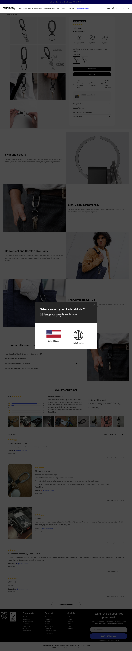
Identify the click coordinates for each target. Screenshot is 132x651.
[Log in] (122, 8)
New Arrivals (23, 8)
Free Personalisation (82, 8)
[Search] (117, 8)
